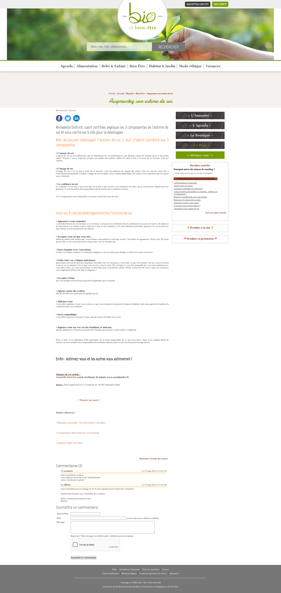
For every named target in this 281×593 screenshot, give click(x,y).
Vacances (213, 66)
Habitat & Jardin (162, 66)
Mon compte (220, 4)
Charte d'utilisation (110, 573)
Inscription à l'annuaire (130, 569)
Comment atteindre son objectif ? (188, 189)
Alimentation (87, 66)
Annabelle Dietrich (67, 110)
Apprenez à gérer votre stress (70, 443)
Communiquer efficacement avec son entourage (78, 433)
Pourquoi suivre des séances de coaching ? (194, 169)
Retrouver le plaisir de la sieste (187, 200)
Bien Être (137, 66)
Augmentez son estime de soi (160, 93)
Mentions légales (129, 573)
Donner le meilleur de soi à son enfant (190, 197)
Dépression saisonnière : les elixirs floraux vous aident (81, 423)
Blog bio (130, 93)
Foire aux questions (150, 569)
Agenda (66, 66)
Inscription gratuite (198, 4)
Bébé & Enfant (113, 66)
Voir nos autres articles (216, 213)
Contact (165, 569)
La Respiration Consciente (185, 183)
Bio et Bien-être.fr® (152, 582)
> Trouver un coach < (88, 400)
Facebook (59, 118)
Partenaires (174, 573)
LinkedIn (76, 118)
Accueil (120, 93)
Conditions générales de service (153, 573)
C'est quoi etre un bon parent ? (187, 206)
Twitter (68, 118)
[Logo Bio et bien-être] (142, 28)
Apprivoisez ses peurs (183, 186)
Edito (114, 569)
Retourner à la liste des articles (154, 459)
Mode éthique (190, 66)
